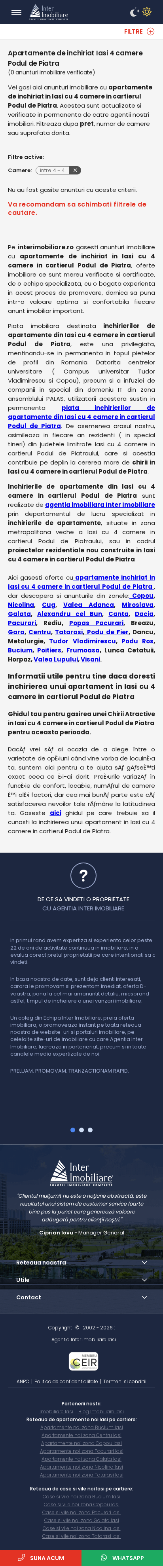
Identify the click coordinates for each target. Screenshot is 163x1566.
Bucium (20, 650)
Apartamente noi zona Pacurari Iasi (81, 1451)
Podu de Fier (106, 632)
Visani (90, 659)
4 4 (52, 170)
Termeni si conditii (124, 1381)
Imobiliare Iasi (56, 1411)
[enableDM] (134, 12)
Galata (19, 614)
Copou (141, 596)
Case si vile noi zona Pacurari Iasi (81, 1512)
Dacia (144, 614)
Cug (48, 605)
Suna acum (46, 1558)
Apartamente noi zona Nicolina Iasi (81, 1467)
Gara (16, 632)
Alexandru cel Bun (69, 614)
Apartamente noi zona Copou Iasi (81, 1443)
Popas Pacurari (96, 623)
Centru (39, 632)
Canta (118, 614)
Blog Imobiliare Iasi (101, 1411)
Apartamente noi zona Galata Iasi (81, 1459)
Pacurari (22, 623)
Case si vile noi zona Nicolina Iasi (82, 1528)
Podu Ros (137, 641)
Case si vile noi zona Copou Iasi (81, 1504)
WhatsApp (127, 1558)
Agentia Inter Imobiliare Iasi (83, 1339)
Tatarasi (69, 632)
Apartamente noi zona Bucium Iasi (81, 1427)
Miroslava (138, 605)
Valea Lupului (56, 659)
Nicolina (21, 605)
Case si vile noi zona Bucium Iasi (81, 1496)
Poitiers (49, 650)
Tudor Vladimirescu (82, 641)
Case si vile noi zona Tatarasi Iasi (81, 1536)
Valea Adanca (88, 605)
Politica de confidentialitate (66, 1381)
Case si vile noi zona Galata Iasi (81, 1520)
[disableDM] (146, 12)
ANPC (23, 1381)
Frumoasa (83, 650)
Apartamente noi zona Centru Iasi (81, 1435)
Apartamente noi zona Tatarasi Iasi (81, 1474)
